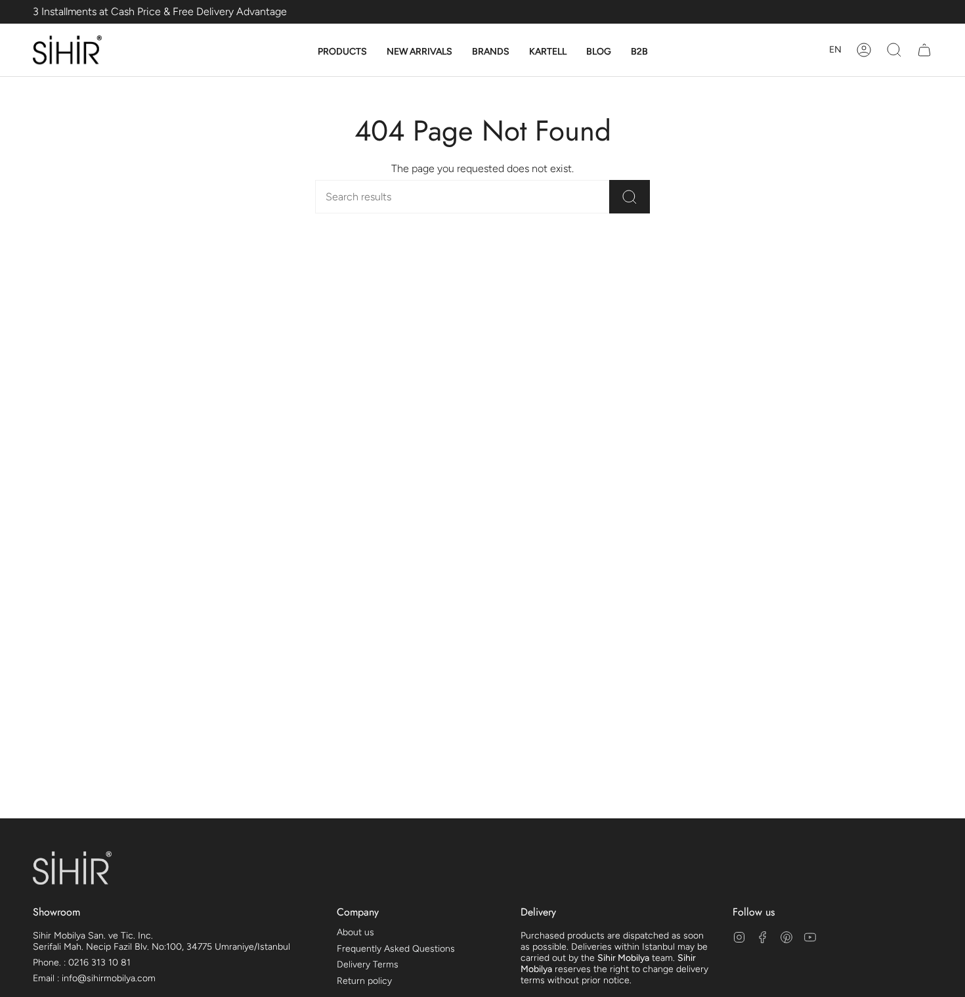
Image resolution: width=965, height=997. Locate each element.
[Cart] (924, 49)
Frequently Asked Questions (396, 948)
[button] (342, 51)
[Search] (629, 196)
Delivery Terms (367, 964)
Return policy (364, 980)
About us (355, 932)
